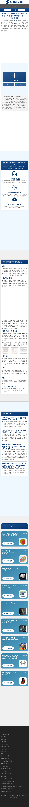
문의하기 (3, 751)
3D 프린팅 (3, 741)
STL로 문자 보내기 (6, 768)
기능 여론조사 (4, 744)
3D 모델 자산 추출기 (6, 761)
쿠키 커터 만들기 (5, 756)
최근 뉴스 (14, 526)
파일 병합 (3, 771)
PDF (19, 20)
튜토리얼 (3, 739)
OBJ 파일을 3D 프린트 (7, 778)
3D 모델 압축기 (5, 763)
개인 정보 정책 (5, 746)
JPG (15, 20)
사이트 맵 (3, 749)
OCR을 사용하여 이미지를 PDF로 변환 (11, 786)
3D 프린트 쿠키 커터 (6, 783)
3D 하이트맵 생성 (5, 758)
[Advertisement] (14, 46)
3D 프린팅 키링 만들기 (7, 788)
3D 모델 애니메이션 (6, 791)
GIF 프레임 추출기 (6, 773)
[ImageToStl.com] (14, 2)
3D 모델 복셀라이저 (6, 766)
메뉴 (14, 6)
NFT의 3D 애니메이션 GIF (8, 781)
